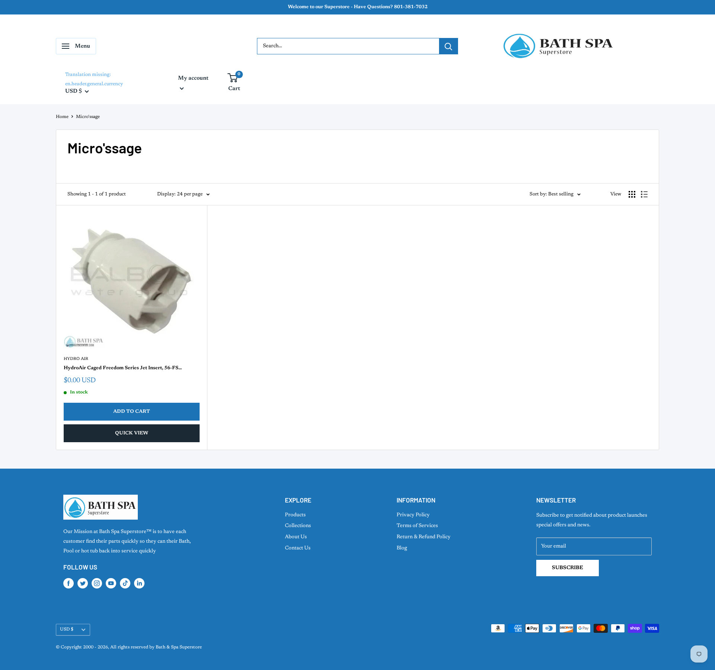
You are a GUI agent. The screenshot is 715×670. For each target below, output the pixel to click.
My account (193, 78)
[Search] (448, 46)
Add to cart (131, 411)
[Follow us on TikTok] (125, 583)
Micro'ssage (88, 117)
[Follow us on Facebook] (68, 583)
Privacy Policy (413, 515)
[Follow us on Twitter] (82, 583)
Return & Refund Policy (424, 537)
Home (62, 117)
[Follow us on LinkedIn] (139, 583)
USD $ (66, 629)
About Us (296, 537)
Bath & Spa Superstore (179, 647)
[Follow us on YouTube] (111, 583)
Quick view (131, 433)
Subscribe (567, 568)
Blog (402, 548)
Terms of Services (417, 526)
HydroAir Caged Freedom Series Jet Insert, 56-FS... (123, 368)
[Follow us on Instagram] (97, 583)
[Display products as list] (644, 194)
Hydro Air (76, 359)
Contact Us (298, 548)
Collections (298, 526)
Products (295, 515)
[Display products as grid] (632, 194)
